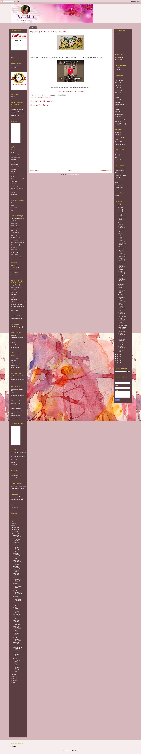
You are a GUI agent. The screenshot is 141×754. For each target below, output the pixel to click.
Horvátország (14, 358)
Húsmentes (118, 95)
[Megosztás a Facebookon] (63, 95)
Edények (117, 132)
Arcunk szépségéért (15, 287)
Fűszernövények (119, 137)
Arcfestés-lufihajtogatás (16, 327)
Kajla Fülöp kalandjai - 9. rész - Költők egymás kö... (17, 579)
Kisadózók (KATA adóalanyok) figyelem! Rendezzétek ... (17, 649)
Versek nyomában (15, 347)
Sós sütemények (119, 119)
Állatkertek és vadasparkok (17, 395)
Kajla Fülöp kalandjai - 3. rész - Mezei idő (17, 644)
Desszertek (118, 80)
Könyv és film (14, 207)
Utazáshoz (13, 274)
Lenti (12, 413)
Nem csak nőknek (15, 270)
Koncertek (13, 462)
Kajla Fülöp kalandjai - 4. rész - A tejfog (17, 639)
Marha (116, 102)
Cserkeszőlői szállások (16, 408)
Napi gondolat (14, 267)
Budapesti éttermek (119, 170)
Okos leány (13, 186)
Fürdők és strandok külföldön (17, 379)
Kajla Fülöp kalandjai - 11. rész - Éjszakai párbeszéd (17, 562)
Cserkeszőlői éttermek (120, 175)
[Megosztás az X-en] (62, 95)
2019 (13, 674)
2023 (13, 523)
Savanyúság (118, 114)
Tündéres (13, 194)
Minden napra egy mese (39, 97)
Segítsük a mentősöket (16, 499)
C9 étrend (13, 292)
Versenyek (13, 477)
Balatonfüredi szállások (16, 406)
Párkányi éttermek (119, 185)
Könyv (12, 205)
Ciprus (12, 355)
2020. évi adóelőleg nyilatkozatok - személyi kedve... (17, 556)
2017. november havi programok (18, 456)
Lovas (12, 171)
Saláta (116, 111)
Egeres (12, 159)
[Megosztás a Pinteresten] (65, 95)
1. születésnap (118, 57)
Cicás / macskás (15, 157)
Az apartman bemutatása (17, 109)
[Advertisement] (70, 155)
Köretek (117, 97)
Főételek (117, 85)
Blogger (76, 750)
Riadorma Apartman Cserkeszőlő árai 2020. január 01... (16, 610)
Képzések (13, 265)
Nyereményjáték (14, 475)
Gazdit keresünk (14, 496)
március (16, 529)
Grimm (12, 162)
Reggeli (117, 109)
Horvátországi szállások (16, 410)
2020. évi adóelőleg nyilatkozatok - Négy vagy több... (17, 569)
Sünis (50, 97)
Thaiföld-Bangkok (15, 367)
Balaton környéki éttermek (121, 168)
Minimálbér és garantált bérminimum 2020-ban (16, 616)
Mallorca (13, 360)
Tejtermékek (118, 141)
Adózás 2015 (14, 223)
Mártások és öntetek (120, 104)
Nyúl (116, 107)
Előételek (117, 83)
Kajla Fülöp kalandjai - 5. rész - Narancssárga (17, 633)
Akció (12, 107)
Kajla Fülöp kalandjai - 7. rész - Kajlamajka (17, 622)
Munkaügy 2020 (14, 252)
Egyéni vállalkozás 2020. (17, 242)
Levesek (117, 99)
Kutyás (12, 169)
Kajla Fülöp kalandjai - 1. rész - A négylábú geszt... (17, 668)
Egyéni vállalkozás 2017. (17, 240)
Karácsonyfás (14, 166)
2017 (13, 678)
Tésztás (117, 121)
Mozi (12, 210)
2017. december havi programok (18, 452)
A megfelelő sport (15, 285)
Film (12, 203)
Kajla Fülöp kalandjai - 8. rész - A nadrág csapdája (17, 592)
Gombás (117, 87)
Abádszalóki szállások (16, 403)
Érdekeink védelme (15, 257)
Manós (12, 176)
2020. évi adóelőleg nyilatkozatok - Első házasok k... (17, 599)
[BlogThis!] (60, 95)
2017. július (13, 97)
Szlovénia (13, 365)
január (15, 533)
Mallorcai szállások (15, 415)
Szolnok (13, 344)
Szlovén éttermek (119, 187)
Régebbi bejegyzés (106, 170)
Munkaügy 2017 (14, 247)
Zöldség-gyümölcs (119, 144)
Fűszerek (117, 134)
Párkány (13, 362)
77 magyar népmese (15, 150)
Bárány (116, 78)
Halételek (117, 90)
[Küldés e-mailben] (58, 95)
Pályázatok (13, 272)
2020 (13, 525)
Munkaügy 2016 (14, 245)
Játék (12, 473)
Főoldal (70, 170)
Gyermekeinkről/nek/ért (16, 318)
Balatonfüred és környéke (17, 337)
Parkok (12, 392)
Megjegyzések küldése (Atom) (73, 174)
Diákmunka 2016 (15, 237)
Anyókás (13, 152)
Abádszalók (13, 335)
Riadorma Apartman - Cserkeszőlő (16, 66)
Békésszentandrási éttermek (122, 173)
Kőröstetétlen (118, 182)
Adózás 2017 (14, 228)
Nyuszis (46, 97)
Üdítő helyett (14, 310)
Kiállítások (13, 460)
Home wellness (14, 294)
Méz (116, 157)
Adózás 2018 (14, 230)
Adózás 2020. (14, 235)
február (15, 531)
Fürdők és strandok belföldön (17, 376)
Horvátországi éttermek (120, 180)
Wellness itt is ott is (15, 304)
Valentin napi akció (16, 604)
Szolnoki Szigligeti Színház (17, 488)
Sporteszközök (118, 69)
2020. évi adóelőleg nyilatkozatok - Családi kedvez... (17, 586)
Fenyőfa (117, 155)
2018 (13, 676)
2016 (13, 680)
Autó (116, 152)
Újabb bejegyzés (34, 170)
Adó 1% (12, 220)
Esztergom (13, 340)
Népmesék (13, 183)
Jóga (12, 297)
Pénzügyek (13, 254)
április (15, 527)
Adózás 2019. (14, 232)
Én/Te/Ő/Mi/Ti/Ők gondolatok (17, 306)
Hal (116, 139)
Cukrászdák (118, 177)
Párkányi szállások (15, 418)
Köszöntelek (118, 59)
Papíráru (117, 159)
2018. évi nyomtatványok (17, 218)
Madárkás (13, 174)
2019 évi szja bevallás (16, 543)
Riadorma (117, 33)
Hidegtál (117, 92)
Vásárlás (13, 464)
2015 (13, 682)
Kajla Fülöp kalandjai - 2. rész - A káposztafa (17, 655)
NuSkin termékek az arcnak (17, 301)
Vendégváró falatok (119, 124)
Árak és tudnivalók (15, 115)
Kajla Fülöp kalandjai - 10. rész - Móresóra (17, 574)
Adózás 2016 (14, 225)
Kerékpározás (14, 299)
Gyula (12, 342)
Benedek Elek (14, 154)
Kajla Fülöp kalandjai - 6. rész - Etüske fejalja (17, 628)
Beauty (12, 289)
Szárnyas (117, 116)
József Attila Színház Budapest (18, 486)
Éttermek (117, 195)
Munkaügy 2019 (14, 249)
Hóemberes (13, 164)
